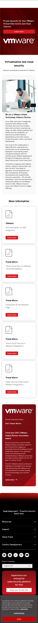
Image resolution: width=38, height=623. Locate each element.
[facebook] (10, 555)
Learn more (13, 31)
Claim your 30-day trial (17, 589)
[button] (17, 566)
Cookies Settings (19, 613)
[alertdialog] (19, 609)
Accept (19, 619)
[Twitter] (16, 555)
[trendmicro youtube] (27, 555)
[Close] (35, 597)
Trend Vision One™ (10, 511)
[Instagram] (21, 555)
